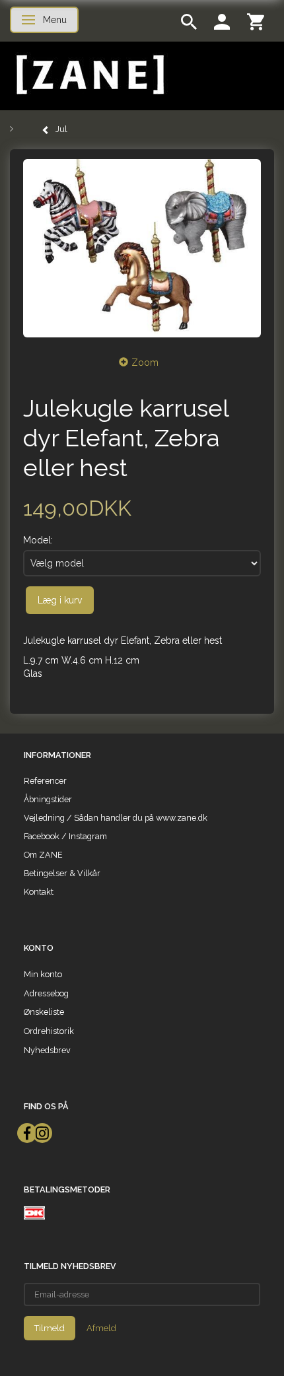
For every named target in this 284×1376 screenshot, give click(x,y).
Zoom (145, 362)
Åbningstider (48, 799)
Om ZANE (43, 855)
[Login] (222, 21)
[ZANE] (89, 75)
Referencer (45, 781)
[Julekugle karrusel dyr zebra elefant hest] (142, 248)
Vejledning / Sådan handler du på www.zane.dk (115, 818)
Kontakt (38, 892)
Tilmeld (49, 1328)
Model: (38, 540)
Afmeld (101, 1328)
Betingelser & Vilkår (62, 873)
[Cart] (255, 21)
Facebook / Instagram (65, 836)
